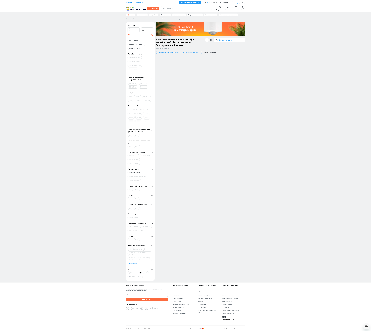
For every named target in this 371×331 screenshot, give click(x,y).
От (130, 29)
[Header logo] (135, 8)
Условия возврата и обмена (230, 298)
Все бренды (225, 307)
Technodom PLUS (178, 298)
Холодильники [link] (211, 15)
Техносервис (177, 301)
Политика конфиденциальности (235, 328)
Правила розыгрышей (228, 313)
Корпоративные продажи (205, 298)
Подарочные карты (178, 307)
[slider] (129, 35)
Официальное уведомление (214, 328)
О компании (201, 289)
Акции (175, 289)
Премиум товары (227, 304)
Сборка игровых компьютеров (230, 310)
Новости (175, 292)
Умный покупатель (227, 301)
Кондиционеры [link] (179, 15)
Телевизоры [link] (165, 15)
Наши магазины (202, 304)
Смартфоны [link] (142, 15)
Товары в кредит (178, 310)
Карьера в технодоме (204, 295)
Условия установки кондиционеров (232, 292)
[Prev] (158, 29)
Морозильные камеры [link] (228, 15)
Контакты (200, 301)
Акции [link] (131, 15)
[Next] (242, 29)
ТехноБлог (176, 295)
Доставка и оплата (227, 295)
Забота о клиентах (203, 292)
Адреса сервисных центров (181, 304)
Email (129, 295)
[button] (219, 8)
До (143, 29)
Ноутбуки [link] (153, 15)
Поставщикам (202, 307)
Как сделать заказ (227, 289)
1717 (224, 317)
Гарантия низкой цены (179, 313)
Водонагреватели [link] (195, 15)
